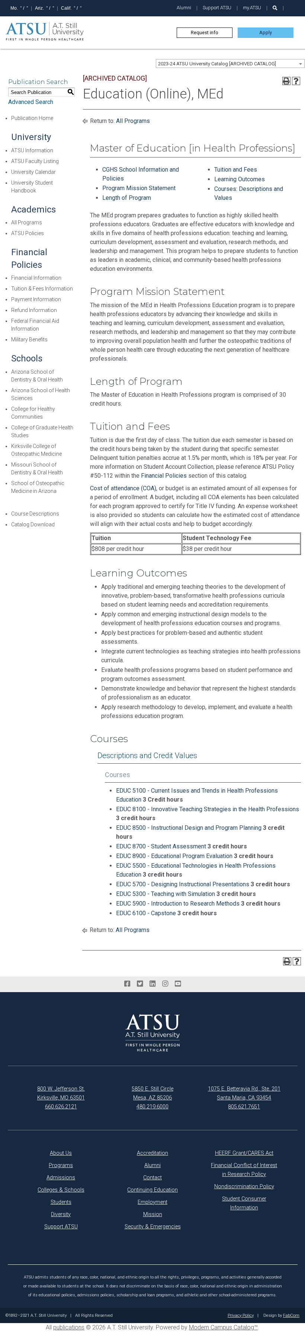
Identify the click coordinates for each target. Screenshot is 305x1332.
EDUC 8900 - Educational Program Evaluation (174, 856)
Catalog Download (33, 524)
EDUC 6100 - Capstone (146, 913)
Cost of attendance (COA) (123, 488)
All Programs (26, 222)
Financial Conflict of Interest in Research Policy (244, 1169)
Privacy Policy (241, 1315)
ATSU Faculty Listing (35, 161)
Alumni (184, 7)
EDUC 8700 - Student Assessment (161, 846)
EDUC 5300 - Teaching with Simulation (165, 893)
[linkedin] (152, 983)
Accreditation (152, 1153)
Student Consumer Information (244, 1203)
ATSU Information (32, 150)
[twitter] (140, 983)
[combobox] (230, 63)
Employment (152, 1202)
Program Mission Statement (139, 188)
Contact (152, 1178)
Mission (152, 1214)
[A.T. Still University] (152, 1033)
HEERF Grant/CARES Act (244, 1153)
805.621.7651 (244, 1107)
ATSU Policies (27, 233)
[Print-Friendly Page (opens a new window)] (286, 81)
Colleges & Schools (61, 1190)
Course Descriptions (35, 514)
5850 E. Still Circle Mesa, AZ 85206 (152, 1093)
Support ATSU (217, 7)
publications (68, 1327)
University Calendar (33, 172)
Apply (265, 32)
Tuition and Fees (235, 169)
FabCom (291, 1315)
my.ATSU (252, 7)
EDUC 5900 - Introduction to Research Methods (178, 903)
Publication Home (32, 118)
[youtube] (177, 983)
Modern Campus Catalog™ (223, 1327)
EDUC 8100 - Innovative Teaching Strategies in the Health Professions (207, 809)
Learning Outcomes (239, 179)
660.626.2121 (61, 1107)
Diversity (61, 1214)
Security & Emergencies (153, 1227)
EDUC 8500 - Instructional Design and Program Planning (188, 827)
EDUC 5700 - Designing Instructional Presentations (182, 884)
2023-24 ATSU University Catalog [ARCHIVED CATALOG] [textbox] (217, 63)
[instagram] (165, 983)
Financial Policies (164, 475)
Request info (204, 32)
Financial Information (36, 278)
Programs (61, 1165)
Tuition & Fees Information (42, 289)
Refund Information (34, 310)
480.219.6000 (152, 1107)
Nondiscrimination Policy (244, 1186)
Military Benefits (29, 339)
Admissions (60, 1178)
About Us (61, 1153)
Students (61, 1202)
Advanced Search (30, 101)
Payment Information (36, 299)
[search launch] (275, 8)
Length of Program (126, 197)
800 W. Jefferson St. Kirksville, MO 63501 (61, 1093)
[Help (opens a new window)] (296, 81)
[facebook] (127, 983)
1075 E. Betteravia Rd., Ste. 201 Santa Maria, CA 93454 (244, 1093)
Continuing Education (152, 1190)
